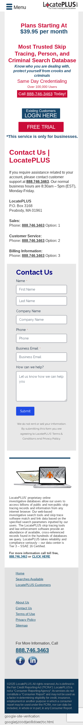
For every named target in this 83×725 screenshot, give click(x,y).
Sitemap (22, 625)
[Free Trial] (41, 126)
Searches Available (29, 579)
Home (20, 573)
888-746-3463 (40, 94)
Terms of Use (25, 614)
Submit (25, 411)
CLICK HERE (41, 556)
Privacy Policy (26, 619)
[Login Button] (41, 113)
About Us (22, 602)
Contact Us (24, 608)
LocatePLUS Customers (33, 585)
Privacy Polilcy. (51, 438)
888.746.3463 (18, 556)
